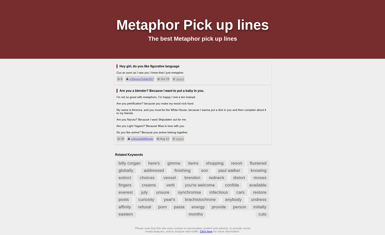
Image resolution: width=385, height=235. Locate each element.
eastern (126, 214)
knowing (258, 170)
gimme (173, 163)
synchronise (189, 192)
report (180, 79)
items (193, 163)
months (196, 214)
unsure (162, 192)
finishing (182, 170)
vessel (169, 177)
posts (124, 199)
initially (259, 207)
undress (258, 199)
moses (260, 177)
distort (239, 177)
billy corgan (130, 163)
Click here (206, 231)
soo (204, 170)
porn (162, 207)
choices (147, 177)
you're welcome (200, 185)
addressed (154, 170)
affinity (125, 207)
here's (154, 163)
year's (169, 199)
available (257, 185)
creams (149, 185)
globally (126, 170)
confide (232, 185)
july (144, 192)
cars (240, 192)
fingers (125, 185)
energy (198, 207)
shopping (215, 163)
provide (219, 207)
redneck (216, 177)
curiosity (146, 199)
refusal (144, 207)
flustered (258, 163)
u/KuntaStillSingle (142, 138)
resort (236, 163)
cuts (262, 214)
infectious (219, 192)
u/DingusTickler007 (142, 79)
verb (170, 185)
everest (126, 192)
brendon (192, 177)
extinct (125, 177)
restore (259, 192)
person (239, 207)
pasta (179, 207)
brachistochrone (200, 199)
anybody (233, 199)
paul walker (229, 170)
